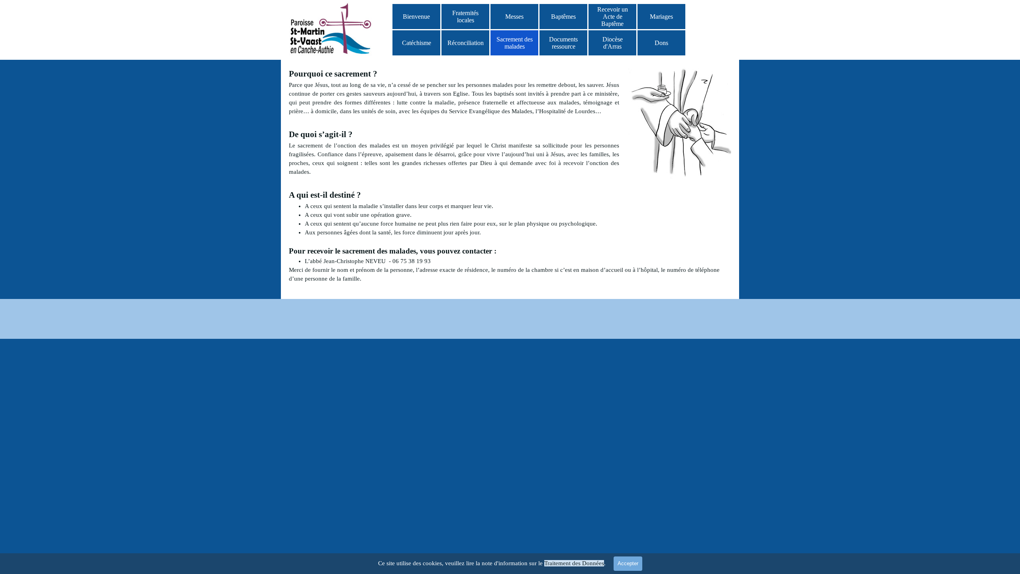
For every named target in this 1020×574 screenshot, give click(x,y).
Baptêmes (563, 16)
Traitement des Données (574, 563)
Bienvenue (416, 16)
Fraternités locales (465, 17)
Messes (514, 16)
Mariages (661, 16)
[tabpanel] (510, 175)
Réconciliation (465, 42)
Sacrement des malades (514, 43)
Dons (661, 42)
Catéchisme (416, 42)
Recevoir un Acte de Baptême (612, 16)
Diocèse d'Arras (612, 43)
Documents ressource (563, 43)
